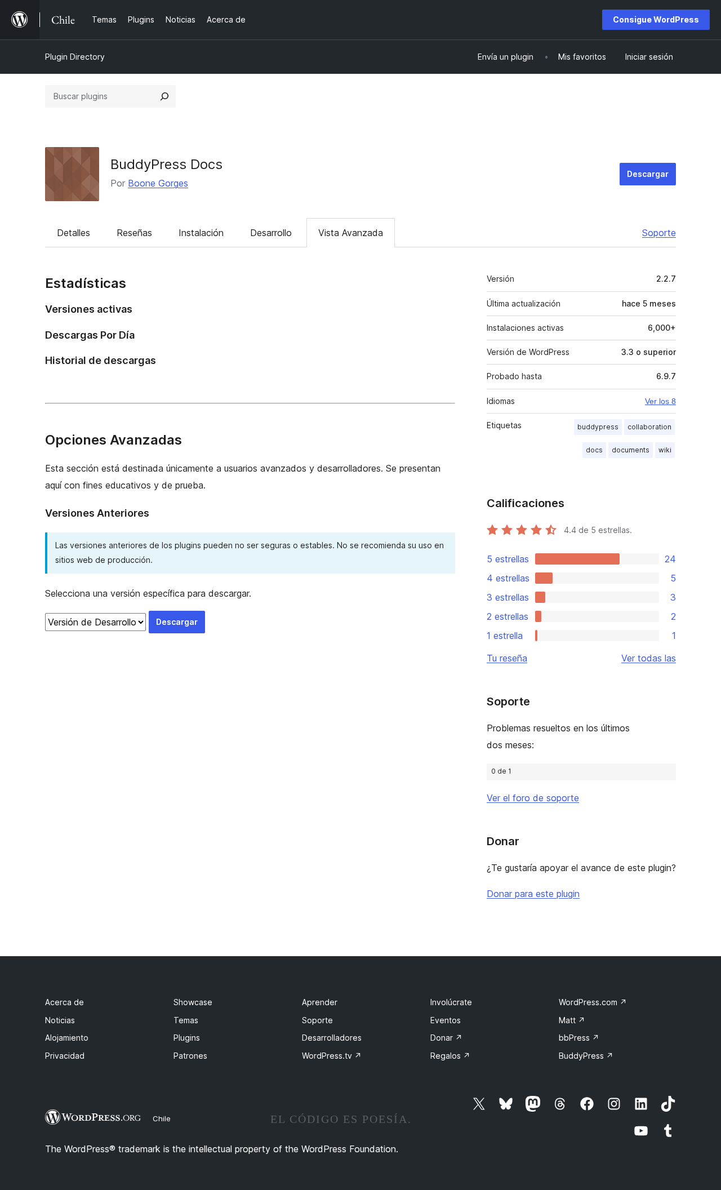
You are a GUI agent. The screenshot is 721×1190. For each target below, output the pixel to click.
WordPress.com (593, 1002)
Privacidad (64, 1055)
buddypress (597, 427)
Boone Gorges (158, 183)
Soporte (659, 232)
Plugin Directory (75, 56)
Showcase (192, 1002)
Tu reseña (507, 658)
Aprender (319, 1002)
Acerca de (64, 1002)
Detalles (73, 232)
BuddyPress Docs (166, 164)
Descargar (648, 174)
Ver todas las (648, 658)
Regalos (450, 1055)
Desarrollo (271, 232)
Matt (572, 1020)
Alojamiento (66, 1037)
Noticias (60, 1020)
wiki (664, 450)
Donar (446, 1037)
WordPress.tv (332, 1055)
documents (630, 450)
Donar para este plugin (533, 893)
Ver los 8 (660, 401)
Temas (185, 1020)
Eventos (445, 1020)
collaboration (649, 427)
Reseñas (134, 232)
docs (594, 450)
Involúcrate (451, 1002)
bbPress (579, 1037)
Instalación (201, 232)
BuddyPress (586, 1055)
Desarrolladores (332, 1037)
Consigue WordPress (656, 19)
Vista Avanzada (350, 232)
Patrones (190, 1055)
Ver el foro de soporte (533, 797)
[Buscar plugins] (164, 96)
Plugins (186, 1037)
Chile (162, 1118)
